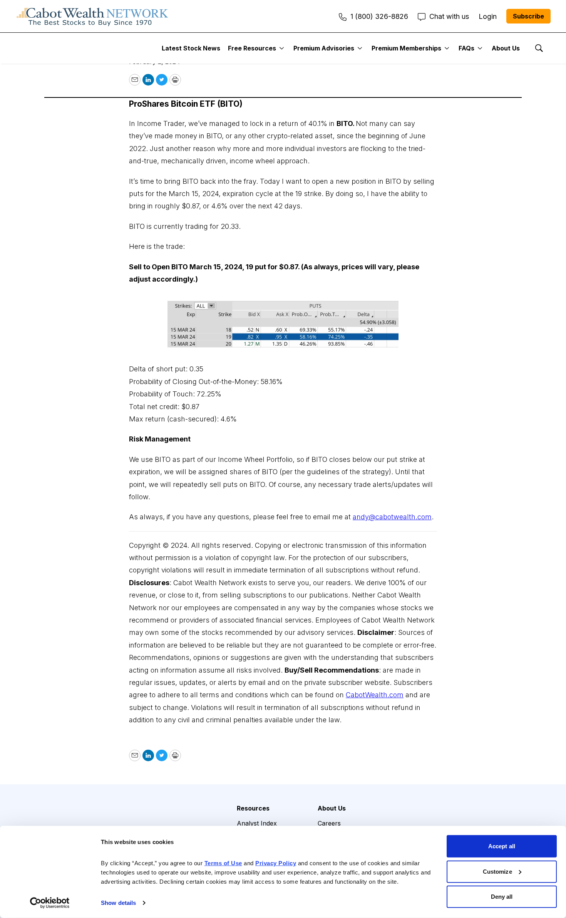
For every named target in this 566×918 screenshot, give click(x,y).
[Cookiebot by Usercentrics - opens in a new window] (50, 903)
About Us (506, 48)
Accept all (501, 846)
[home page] (92, 16)
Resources (253, 808)
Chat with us (449, 16)
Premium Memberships (406, 48)
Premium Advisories (323, 48)
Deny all (502, 896)
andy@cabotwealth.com (392, 517)
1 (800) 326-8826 (379, 16)
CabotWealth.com (375, 695)
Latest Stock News (191, 48)
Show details (118, 903)
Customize (497, 871)
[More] (282, 48)
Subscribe (528, 16)
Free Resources (252, 48)
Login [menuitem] (488, 16)
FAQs (466, 48)
